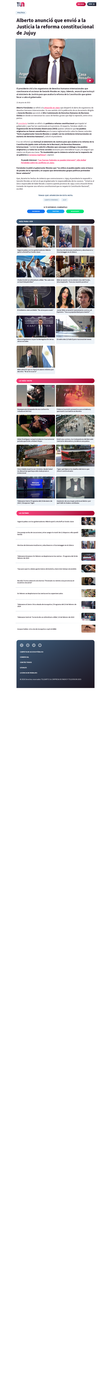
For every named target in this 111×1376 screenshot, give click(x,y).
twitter (55, 211)
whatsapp (75, 211)
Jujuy (64, 200)
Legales (23, 667)
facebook (36, 211)
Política (21, 13)
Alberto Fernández (51, 200)
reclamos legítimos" (38, 155)
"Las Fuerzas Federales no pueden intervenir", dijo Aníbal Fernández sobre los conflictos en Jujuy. (53, 161)
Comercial (24, 657)
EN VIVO (81, 4)
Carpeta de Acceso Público (31, 652)
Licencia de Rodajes (28, 673)
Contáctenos (26, 662)
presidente (22, 123)
